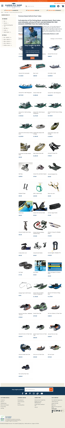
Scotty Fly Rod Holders (38, 252)
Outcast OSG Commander (24, 73)
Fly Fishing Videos (21, 405)
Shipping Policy (3, 403)
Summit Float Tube (37, 313)
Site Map (2, 408)
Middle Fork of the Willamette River (38, 402)
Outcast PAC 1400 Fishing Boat (25, 92)
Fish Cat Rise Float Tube (24, 373)
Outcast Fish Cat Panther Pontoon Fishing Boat (38, 293)
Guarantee (12, 10)
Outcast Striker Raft (37, 92)
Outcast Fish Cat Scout (52, 53)
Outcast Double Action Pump (25, 232)
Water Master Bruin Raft (38, 153)
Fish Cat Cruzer (51, 354)
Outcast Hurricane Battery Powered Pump (38, 233)
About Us (2, 401)
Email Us (54, 405)
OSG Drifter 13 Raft (52, 73)
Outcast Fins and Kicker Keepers (40, 174)
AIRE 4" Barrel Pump (37, 193)
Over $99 (33, 10)
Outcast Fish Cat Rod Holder (39, 212)
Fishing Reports (21, 400)
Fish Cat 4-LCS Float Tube (38, 354)
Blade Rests (21, 212)
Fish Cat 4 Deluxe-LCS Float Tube (55, 313)
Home (2, 12)
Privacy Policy (3, 406)
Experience (54, 10)
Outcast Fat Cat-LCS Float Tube (25, 334)
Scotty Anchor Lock (23, 252)
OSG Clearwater (22, 54)
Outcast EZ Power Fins (52, 153)
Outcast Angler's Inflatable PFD (54, 252)
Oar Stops (21, 272)
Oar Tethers (35, 272)
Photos (19, 403)
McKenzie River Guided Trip (40, 400)
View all (36, 407)
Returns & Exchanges (5, 405)
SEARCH (52, 6)
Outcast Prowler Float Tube (24, 354)
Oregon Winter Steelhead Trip (39, 405)
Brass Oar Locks (51, 193)
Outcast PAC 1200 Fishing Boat (54, 92)
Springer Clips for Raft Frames (25, 293)
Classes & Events (21, 401)
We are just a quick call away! (56, 407)
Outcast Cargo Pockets (52, 212)
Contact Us (3, 400)
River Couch (35, 73)
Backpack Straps (22, 193)
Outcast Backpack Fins (52, 174)
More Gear (7, 12)
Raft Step (20, 174)
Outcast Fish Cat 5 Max (52, 334)
